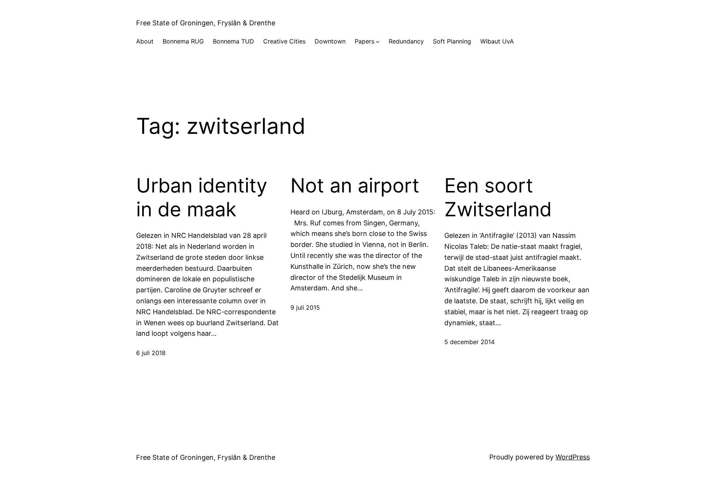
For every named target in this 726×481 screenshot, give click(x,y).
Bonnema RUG (183, 41)
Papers (364, 41)
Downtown (330, 41)
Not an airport (354, 185)
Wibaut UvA (497, 41)
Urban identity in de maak (201, 197)
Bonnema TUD (233, 41)
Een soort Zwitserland (498, 197)
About (145, 41)
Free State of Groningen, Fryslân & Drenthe (205, 23)
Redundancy (406, 41)
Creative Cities (284, 41)
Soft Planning (452, 41)
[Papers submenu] (378, 41)
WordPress (572, 457)
